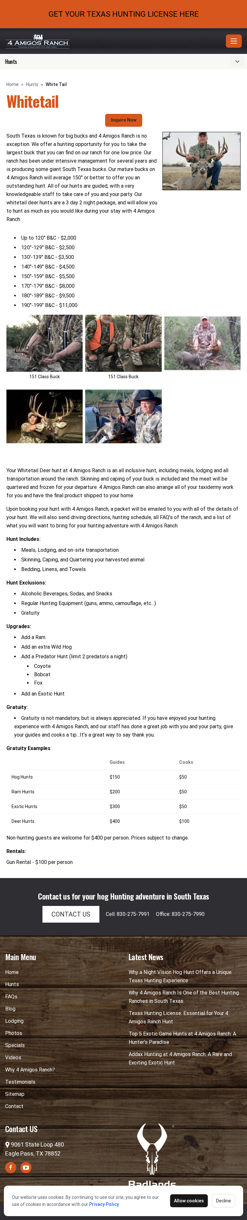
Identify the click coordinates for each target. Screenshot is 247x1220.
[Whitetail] (123, 416)
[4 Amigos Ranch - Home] (114, 41)
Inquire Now (123, 120)
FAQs (11, 997)
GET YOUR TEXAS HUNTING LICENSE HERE (124, 14)
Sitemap (14, 1094)
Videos (13, 1057)
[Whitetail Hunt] (202, 343)
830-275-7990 (188, 914)
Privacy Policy (104, 1204)
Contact (14, 1106)
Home (12, 84)
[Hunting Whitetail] (44, 416)
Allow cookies (189, 1200)
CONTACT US (70, 914)
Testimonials (20, 1082)
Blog (10, 1009)
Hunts (32, 84)
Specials (15, 1045)
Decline (223, 1200)
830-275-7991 (133, 914)
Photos (13, 1033)
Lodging (14, 1021)
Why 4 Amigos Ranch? (30, 1070)
